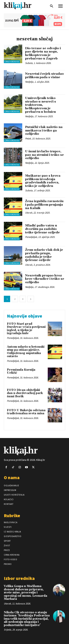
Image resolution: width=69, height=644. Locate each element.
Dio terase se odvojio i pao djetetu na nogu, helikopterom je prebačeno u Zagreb (43, 53)
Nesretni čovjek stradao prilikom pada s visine (44, 75)
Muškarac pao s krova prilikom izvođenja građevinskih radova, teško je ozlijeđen (42, 181)
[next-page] (30, 299)
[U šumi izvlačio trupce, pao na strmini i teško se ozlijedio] (13, 157)
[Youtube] (26, 467)
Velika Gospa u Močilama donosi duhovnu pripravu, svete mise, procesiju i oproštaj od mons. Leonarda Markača (25, 592)
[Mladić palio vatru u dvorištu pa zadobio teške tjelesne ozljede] (13, 231)
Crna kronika (12, 61)
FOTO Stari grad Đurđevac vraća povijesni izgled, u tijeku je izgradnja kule (26, 328)
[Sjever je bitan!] (21, 5)
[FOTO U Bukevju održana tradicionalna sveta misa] (55, 415)
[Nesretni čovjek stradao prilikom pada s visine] (13, 79)
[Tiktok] (13, 467)
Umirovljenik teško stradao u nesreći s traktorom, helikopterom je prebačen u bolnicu (40, 105)
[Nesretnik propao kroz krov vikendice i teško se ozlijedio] (13, 281)
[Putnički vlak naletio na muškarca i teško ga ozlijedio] (13, 132)
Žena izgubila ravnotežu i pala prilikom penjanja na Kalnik (44, 204)
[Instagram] (19, 467)
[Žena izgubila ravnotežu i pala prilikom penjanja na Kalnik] (13, 206)
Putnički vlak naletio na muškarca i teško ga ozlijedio (43, 130)
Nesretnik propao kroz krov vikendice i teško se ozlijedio (44, 279)
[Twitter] (33, 467)
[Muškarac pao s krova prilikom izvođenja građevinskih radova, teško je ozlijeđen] (13, 181)
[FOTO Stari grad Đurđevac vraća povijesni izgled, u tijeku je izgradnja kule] (55, 329)
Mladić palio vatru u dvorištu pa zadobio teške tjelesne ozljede (42, 229)
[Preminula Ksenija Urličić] (55, 375)
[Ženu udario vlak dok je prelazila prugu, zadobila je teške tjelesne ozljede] (13, 255)
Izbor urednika (19, 578)
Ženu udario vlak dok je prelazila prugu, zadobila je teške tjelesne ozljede (44, 255)
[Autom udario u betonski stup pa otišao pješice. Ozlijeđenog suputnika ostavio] (55, 352)
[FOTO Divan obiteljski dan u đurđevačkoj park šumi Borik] (55, 395)
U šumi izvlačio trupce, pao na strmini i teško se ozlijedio (44, 154)
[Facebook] (6, 467)
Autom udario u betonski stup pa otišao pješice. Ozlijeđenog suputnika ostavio (25, 351)
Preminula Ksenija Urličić (21, 371)
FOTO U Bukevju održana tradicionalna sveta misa (26, 411)
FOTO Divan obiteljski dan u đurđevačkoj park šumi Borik (25, 393)
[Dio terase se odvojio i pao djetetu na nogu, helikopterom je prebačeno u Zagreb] (13, 54)
